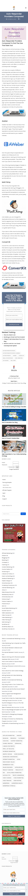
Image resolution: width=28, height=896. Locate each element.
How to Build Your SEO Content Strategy (12, 670)
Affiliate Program (6, 490)
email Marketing (19, 358)
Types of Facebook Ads (8, 707)
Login (3, 493)
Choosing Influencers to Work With (11, 666)
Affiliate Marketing (7, 553)
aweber (14, 355)
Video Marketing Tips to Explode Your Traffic (14, 643)
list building (6, 360)
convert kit (21, 355)
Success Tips (5, 610)
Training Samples (7, 482)
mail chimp (13, 360)
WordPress (5, 624)
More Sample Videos (7, 487)
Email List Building (7, 576)
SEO (3, 606)
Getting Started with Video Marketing (12, 675)
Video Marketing (6, 617)
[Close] (26, 889)
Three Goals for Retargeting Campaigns (12, 714)
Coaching (4, 564)
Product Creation (6, 601)
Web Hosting (5, 622)
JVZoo (3, 590)
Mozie (14, 370)
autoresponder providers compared (11, 353)
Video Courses (6, 615)
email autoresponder (8, 358)
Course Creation (6, 569)
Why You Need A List (9, 335)
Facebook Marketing (7, 578)
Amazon (4, 555)
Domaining (5, 571)
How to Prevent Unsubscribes (10, 438)
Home (4, 479)
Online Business (6, 596)
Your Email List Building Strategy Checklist (14, 407)
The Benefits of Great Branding (10, 723)
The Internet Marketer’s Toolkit (10, 652)
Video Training (6, 619)
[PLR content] (14, 533)
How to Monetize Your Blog (9, 422)
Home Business (6, 583)
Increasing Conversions (8, 585)
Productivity (5, 603)
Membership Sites (7, 594)
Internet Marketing (7, 587)
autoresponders (7, 355)
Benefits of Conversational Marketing (12, 680)
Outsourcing (5, 599)
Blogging (4, 557)
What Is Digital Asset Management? (11, 693)
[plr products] (13, 835)
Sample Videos (6, 485)
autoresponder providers (9, 350)
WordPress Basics (6, 626)
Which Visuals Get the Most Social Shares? (13, 689)
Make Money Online (7, 592)
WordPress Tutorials (7, 629)
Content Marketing (7, 567)
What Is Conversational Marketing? (11, 638)
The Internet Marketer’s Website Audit (12, 647)
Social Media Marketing (8, 608)
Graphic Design (6, 580)
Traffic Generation (6, 613)
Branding (4, 560)
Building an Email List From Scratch (14, 337)
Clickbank (4, 562)
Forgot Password (14, 469)
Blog (3, 496)
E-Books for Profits (7, 574)
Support (4, 499)
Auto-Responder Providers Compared (14, 15)
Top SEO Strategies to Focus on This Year (13, 702)
